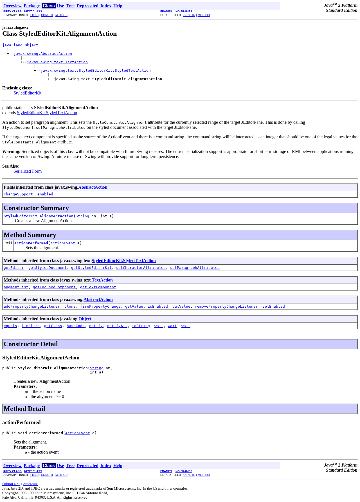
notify (96, 326)
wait (158, 326)
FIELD (34, 15)
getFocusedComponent (54, 287)
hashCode (76, 326)
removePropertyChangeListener (226, 306)
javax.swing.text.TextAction (57, 62)
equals (10, 326)
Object (84, 318)
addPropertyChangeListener (32, 306)
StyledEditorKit (27, 93)
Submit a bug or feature (20, 484)
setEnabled (273, 306)
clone (70, 306)
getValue (134, 306)
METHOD (61, 15)
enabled (45, 194)
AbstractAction (92, 187)
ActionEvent (62, 243)
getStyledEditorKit (91, 267)
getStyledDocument (47, 267)
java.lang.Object (20, 45)
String (82, 216)
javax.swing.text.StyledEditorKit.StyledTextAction (95, 70)
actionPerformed (31, 243)
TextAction (102, 280)
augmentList (16, 287)
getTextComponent (98, 287)
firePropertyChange (100, 306)
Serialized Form (28, 171)
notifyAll (117, 326)
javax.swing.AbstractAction (43, 53)
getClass (53, 326)
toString (141, 326)
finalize (31, 326)
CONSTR (47, 15)
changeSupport (18, 194)
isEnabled (158, 306)
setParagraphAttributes (195, 267)
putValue (181, 306)
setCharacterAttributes (141, 267)
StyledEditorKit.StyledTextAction (47, 112)
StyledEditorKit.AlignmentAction (38, 216)
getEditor (14, 267)
